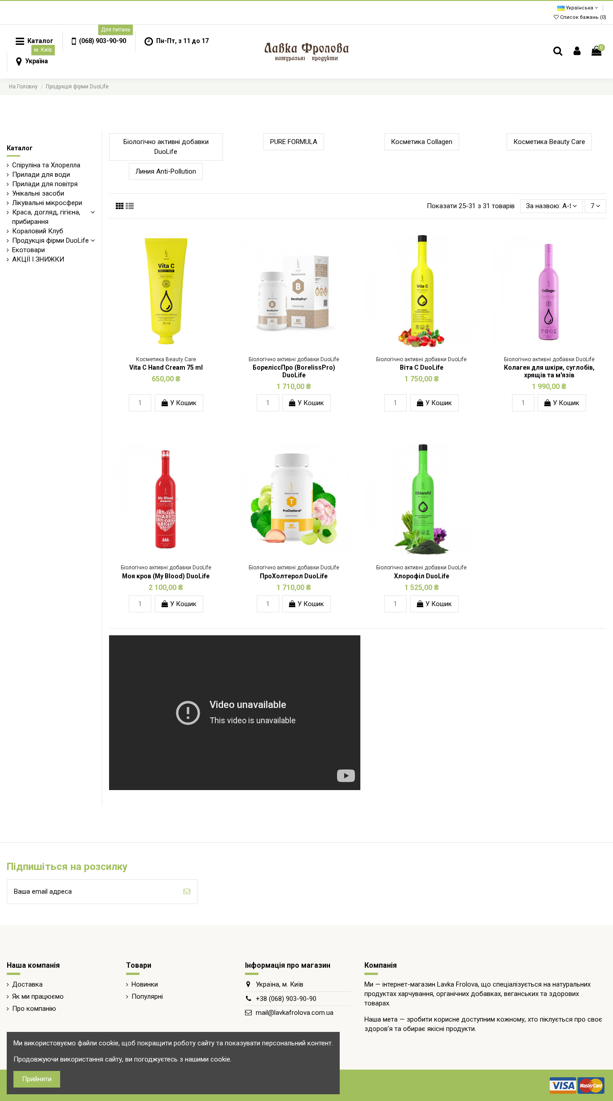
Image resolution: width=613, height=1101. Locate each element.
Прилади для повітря (45, 184)
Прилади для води (41, 174)
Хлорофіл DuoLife (421, 576)
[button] (98, 41)
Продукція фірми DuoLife (50, 240)
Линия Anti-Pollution (166, 171)
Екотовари (28, 250)
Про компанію (34, 1009)
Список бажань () (582, 17)
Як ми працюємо (38, 996)
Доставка (27, 984)
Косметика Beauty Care (549, 142)
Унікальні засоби (38, 193)
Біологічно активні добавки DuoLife (166, 147)
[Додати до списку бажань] (159, 343)
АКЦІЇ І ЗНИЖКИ (38, 259)
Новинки (144, 984)
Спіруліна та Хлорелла (46, 165)
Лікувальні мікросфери (47, 203)
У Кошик (182, 403)
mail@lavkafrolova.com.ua (294, 1013)
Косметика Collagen (421, 142)
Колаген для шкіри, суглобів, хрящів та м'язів (549, 371)
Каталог (20, 148)
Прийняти (37, 1079)
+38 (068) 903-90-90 (286, 999)
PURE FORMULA (293, 142)
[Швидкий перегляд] (173, 343)
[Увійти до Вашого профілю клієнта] (577, 51)
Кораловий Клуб (37, 231)
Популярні (147, 996)
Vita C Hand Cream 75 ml (166, 367)
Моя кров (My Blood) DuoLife (166, 576)
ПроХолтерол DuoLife (294, 576)
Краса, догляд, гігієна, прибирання (46, 217)
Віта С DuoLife (421, 367)
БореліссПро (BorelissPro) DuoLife (294, 371)
